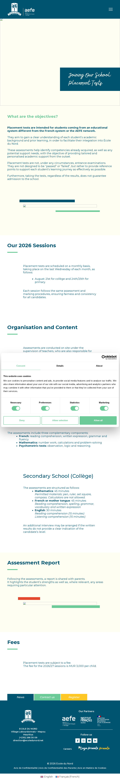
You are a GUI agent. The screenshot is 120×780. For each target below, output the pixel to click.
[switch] (45, 408)
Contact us (47, 697)
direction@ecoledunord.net (28, 740)
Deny (22, 420)
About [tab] (99, 366)
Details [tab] (60, 366)
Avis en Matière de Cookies (92, 768)
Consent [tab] (20, 366)
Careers (67, 749)
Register (74, 697)
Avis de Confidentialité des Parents (57, 768)
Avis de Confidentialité (25, 768)
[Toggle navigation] (111, 9)
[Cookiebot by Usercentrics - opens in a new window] (104, 357)
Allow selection (60, 420)
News (20, 697)
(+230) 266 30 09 (28, 737)
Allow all (98, 420)
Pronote (103, 748)
